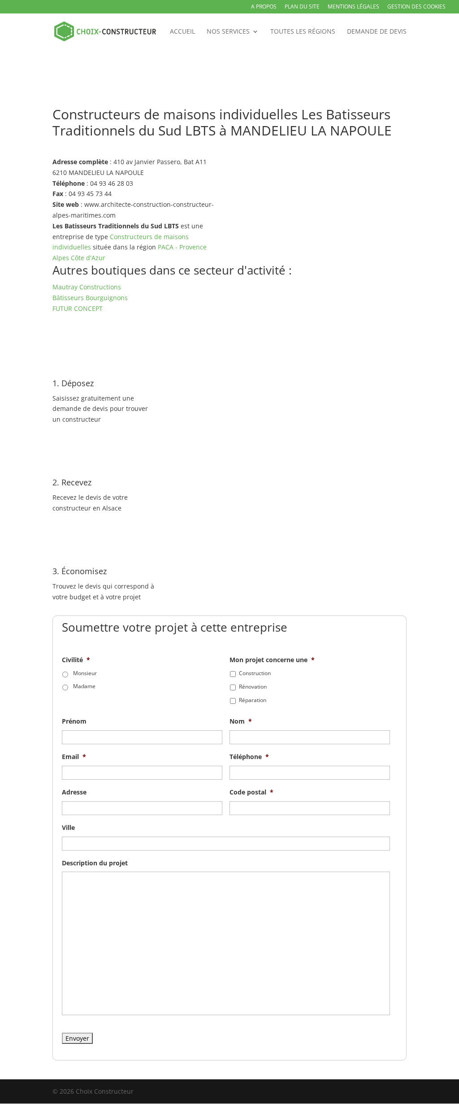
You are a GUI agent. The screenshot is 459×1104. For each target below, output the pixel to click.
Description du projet (95, 863)
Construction (255, 673)
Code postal (251, 792)
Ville (68, 828)
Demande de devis (377, 31)
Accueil (182, 31)
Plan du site (302, 7)
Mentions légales (353, 7)
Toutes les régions (302, 31)
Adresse (74, 792)
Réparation (252, 700)
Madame (84, 686)
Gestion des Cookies (416, 7)
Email (74, 757)
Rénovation (253, 686)
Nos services (228, 31)
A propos (264, 7)
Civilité (76, 660)
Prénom (74, 721)
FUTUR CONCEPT (77, 308)
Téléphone (249, 757)
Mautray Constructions (86, 287)
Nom (241, 721)
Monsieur (85, 673)
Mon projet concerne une (272, 660)
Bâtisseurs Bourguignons (90, 297)
